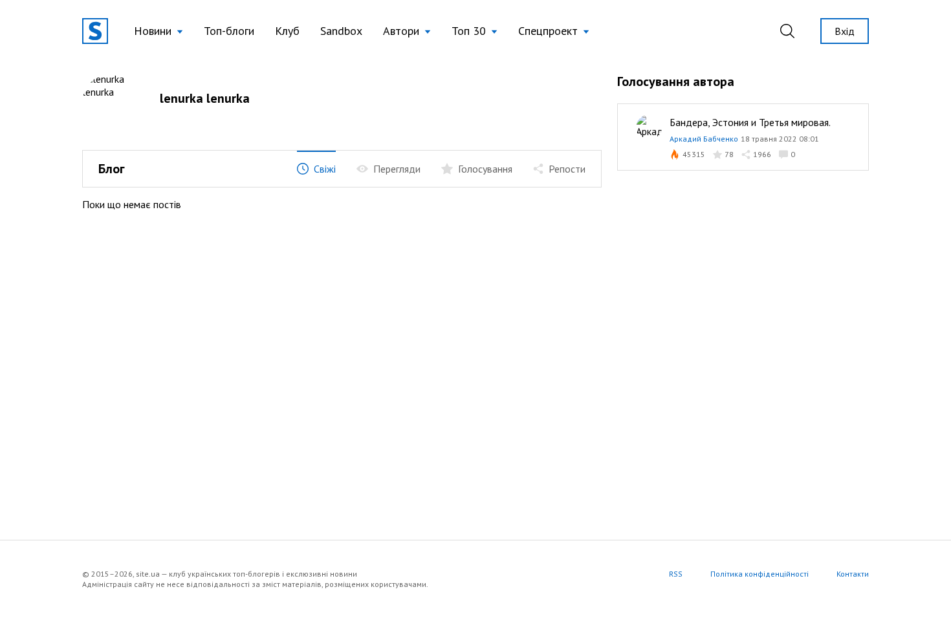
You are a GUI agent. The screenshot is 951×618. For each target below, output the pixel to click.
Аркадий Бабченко (704, 139)
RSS (676, 574)
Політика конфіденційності (759, 574)
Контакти (852, 574)
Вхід (845, 31)
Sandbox (341, 30)
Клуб (287, 30)
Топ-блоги (229, 30)
